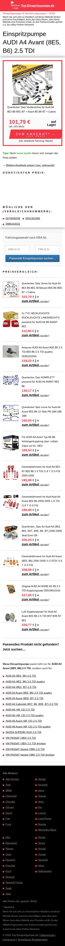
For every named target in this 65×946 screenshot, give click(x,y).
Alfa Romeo (12, 779)
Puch (8, 871)
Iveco (41, 790)
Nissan (9, 848)
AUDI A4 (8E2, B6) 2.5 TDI (21, 675)
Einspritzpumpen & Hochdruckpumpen (25, 13)
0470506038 (13, 218)
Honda (42, 779)
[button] (36, 134)
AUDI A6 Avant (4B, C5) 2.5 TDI (24, 720)
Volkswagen (45, 871)
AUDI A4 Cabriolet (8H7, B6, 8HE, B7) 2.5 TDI (32, 704)
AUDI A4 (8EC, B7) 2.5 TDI (21, 687)
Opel (8, 854)
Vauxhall (43, 859)
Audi (8, 784)
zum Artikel (35, 301)
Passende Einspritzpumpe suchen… (32, 258)
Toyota (42, 854)
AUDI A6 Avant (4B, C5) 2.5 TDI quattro (28, 726)
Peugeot (10, 859)
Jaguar (42, 795)
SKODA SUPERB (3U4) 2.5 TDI (23, 732)
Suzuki (42, 848)
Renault (10, 876)
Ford (8, 824)
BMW (9, 790)
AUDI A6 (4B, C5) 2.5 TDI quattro (25, 715)
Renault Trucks (14, 882)
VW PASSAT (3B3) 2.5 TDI (21, 737)
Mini (8, 837)
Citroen (10, 807)
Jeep (41, 801)
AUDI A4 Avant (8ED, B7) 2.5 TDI (24, 698)
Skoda (41, 837)
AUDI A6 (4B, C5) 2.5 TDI (20, 709)
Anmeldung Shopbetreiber (33, 939)
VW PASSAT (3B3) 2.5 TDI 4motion (26, 743)
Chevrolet (11, 795)
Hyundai (42, 784)
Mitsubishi (11, 843)
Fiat (8, 818)
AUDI (52, 13)
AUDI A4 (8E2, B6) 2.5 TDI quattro (25, 681)
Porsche (10, 865)
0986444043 (13, 223)
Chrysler (10, 801)
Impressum (9, 939)
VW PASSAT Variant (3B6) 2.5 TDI (25, 749)
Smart (41, 843)
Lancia (42, 812)
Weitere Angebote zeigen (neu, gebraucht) (30, 165)
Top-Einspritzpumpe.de (37, 5)
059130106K (32, 218)
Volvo (41, 865)
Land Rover (44, 818)
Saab (9, 888)
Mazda (42, 824)
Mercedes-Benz (47, 829)
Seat (8, 893)
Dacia (9, 812)
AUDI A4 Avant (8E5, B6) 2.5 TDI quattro (29, 692)
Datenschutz (47, 935)
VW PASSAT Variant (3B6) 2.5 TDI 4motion (30, 754)
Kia (40, 807)
